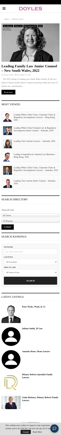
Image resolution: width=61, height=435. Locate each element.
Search (30, 280)
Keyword (8, 247)
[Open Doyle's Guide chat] (54, 428)
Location (8, 257)
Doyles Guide (8, 74)
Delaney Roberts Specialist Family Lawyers (37, 376)
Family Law (18, 26)
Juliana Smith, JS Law (32, 328)
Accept (26, 431)
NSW (40, 26)
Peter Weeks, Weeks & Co (33, 306)
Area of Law (10, 267)
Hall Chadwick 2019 (30, 26)
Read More (37, 432)
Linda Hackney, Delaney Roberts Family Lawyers (40, 399)
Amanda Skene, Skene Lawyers (36, 351)
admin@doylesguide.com (33, 422)
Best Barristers (8, 26)
